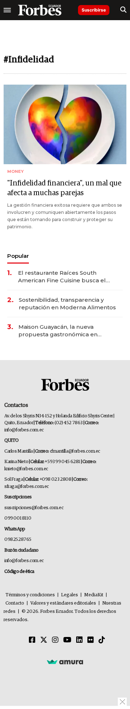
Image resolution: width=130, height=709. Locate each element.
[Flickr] (90, 640)
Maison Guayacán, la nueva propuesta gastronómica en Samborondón (58, 330)
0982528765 (17, 539)
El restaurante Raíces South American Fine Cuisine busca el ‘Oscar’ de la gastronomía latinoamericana (62, 276)
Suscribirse (94, 10)
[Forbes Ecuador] (39, 10)
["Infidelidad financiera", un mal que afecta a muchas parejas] (65, 124)
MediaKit (93, 595)
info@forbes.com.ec (24, 430)
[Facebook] (32, 640)
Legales (69, 595)
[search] (123, 10)
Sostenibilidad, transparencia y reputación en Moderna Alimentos (67, 303)
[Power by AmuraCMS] (65, 661)
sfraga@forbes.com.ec (26, 486)
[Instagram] (55, 640)
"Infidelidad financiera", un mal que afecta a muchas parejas (64, 188)
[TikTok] (102, 640)
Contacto (14, 603)
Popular (18, 255)
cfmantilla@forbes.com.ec (75, 451)
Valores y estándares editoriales (63, 603)
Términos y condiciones (30, 595)
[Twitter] (43, 640)
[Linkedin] (79, 640)
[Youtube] (67, 640)
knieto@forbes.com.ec (26, 469)
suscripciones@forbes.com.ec (33, 508)
